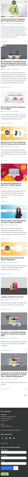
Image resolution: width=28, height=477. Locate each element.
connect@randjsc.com (6, 426)
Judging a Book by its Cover (12, 297)
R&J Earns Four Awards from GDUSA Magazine (12, 259)
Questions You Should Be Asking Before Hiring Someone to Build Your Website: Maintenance (14, 374)
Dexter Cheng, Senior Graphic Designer (12, 23)
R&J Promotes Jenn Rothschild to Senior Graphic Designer (13, 221)
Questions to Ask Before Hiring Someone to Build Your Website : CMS (14, 334)
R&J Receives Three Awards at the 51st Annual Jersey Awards (13, 143)
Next (25, 395)
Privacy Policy (4, 443)
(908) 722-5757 (5, 420)
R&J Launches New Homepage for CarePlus (13, 108)
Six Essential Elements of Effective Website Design (11, 184)
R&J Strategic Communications (10, 69)
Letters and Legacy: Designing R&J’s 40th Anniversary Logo (13, 20)
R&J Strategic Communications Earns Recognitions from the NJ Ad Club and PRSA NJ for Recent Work (14, 64)
